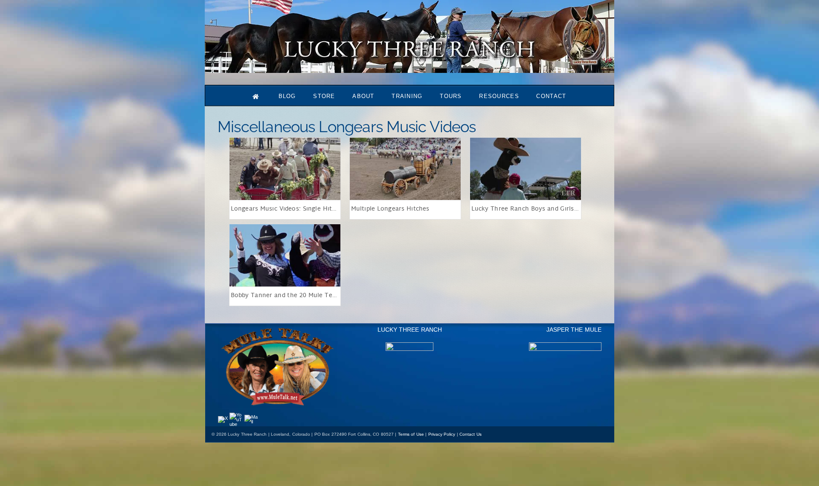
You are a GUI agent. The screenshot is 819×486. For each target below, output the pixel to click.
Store (324, 96)
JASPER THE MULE (573, 329)
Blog (287, 96)
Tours (451, 96)
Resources (499, 96)
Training (407, 96)
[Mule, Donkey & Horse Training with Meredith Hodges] (409, 68)
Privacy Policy (442, 434)
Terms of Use (411, 434)
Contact (551, 96)
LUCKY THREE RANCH (410, 329)
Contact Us (470, 434)
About (363, 96)
